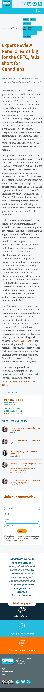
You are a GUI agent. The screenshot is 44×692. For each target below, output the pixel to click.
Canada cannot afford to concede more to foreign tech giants (25, 481)
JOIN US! (22, 531)
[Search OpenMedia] (24, 4)
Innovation (26, 23)
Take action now (21, 595)
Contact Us (20, 664)
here (21, 540)
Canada (25, 20)
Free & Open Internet (29, 33)
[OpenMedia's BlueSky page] (34, 4)
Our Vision (26, 37)
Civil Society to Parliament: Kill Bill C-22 (26, 440)
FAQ (3, 669)
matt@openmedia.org (13, 413)
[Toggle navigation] (39, 11)
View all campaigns (21, 603)
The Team (20, 661)
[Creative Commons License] (7, 682)
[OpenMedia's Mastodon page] (29, 4)
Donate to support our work (22, 650)
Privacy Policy (7, 672)
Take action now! (22, 616)
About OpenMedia (23, 658)
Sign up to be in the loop (22, 633)
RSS (3, 674)
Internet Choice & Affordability (28, 28)
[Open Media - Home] (7, 4)
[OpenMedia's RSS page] (40, 4)
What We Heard (23, 340)
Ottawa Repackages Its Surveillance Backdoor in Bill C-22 (24, 452)
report (5, 104)
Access (33, 20)
